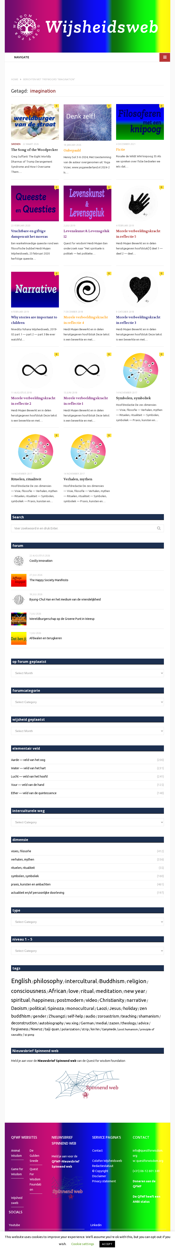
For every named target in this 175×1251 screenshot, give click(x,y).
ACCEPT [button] (107, 1243)
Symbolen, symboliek (133, 398)
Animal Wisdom (16, 1153)
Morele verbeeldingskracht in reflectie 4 (86, 320)
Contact (97, 1150)
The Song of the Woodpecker (34, 150)
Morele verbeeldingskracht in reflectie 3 (138, 320)
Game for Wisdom (17, 1171)
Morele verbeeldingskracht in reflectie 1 (86, 401)
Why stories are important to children (34, 320)
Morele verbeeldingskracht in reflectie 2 (33, 401)
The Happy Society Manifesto (48, 580)
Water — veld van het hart (28, 768)
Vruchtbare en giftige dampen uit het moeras (29, 234)
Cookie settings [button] (82, 1244)
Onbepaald (72, 150)
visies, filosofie (21, 851)
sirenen (15, 144)
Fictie (120, 149)
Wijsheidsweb (16, 1200)
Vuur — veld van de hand (27, 784)
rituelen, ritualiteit (23, 867)
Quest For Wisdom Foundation (35, 1179)
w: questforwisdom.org (148, 1160)
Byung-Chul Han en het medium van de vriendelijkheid (65, 599)
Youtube (14, 1225)
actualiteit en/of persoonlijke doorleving (37, 892)
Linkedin (96, 1225)
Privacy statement (104, 1181)
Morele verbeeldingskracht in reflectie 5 (138, 234)
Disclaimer (99, 1176)
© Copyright (100, 1171)
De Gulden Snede (34, 1155)
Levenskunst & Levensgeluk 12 (86, 234)
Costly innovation (40, 560)
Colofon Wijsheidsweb (107, 1160)
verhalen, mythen (22, 859)
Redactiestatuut (103, 1166)
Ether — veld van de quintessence (34, 793)
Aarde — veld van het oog (28, 760)
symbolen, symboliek (25, 876)
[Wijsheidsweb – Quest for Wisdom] (87, 27)
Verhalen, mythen (78, 479)
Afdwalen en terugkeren (45, 638)
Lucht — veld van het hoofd (29, 776)
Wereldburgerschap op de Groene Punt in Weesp (62, 618)
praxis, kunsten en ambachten (31, 884)
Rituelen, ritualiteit (26, 479)
